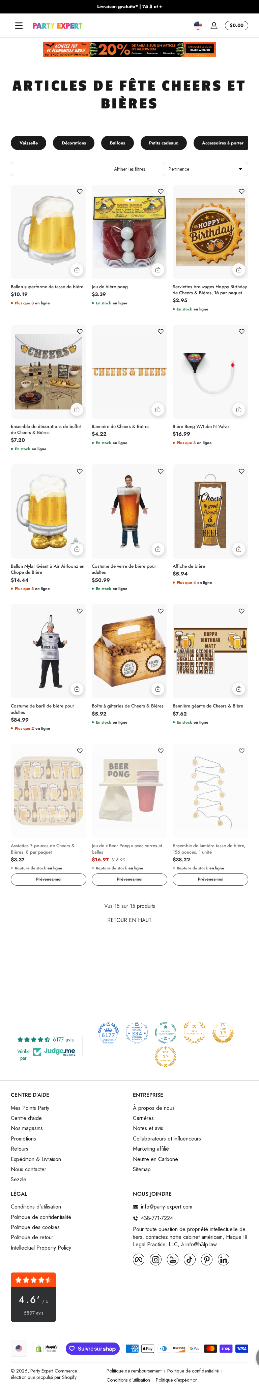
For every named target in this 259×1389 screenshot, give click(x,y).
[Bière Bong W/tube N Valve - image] (210, 372)
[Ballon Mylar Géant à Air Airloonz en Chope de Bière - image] (48, 511)
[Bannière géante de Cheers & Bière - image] (210, 651)
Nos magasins (27, 1128)
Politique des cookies (35, 1227)
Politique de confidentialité (41, 1217)
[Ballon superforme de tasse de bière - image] (48, 232)
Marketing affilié (151, 1149)
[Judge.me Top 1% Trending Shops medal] (165, 1056)
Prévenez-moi (48, 879)
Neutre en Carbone (155, 1159)
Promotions (23, 1139)
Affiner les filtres (129, 169)
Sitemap (142, 1169)
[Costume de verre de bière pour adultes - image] (129, 511)
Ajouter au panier (76, 269)
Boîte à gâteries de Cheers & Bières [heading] (128, 706)
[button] (198, 25)
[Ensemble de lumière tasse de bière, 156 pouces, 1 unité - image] (210, 791)
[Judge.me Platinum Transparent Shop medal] (165, 1033)
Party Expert (41, 1370)
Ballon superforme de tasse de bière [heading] (47, 287)
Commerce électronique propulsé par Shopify (44, 1374)
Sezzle (18, 1179)
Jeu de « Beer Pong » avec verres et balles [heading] (127, 849)
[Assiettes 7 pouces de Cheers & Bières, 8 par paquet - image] (48, 791)
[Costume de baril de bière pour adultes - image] (48, 651)
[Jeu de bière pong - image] (129, 232)
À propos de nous (154, 1108)
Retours (19, 1149)
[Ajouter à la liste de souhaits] (79, 191)
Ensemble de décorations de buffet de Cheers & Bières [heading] (46, 430)
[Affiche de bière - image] (210, 511)
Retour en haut (129, 920)
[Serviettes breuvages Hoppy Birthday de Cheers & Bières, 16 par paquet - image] (210, 232)
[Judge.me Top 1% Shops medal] (223, 1033)
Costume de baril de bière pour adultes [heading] (42, 709)
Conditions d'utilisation (36, 1207)
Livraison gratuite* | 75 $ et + (129, 6)
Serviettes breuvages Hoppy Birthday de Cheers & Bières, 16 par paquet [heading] (210, 290)
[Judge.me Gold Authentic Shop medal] (194, 1033)
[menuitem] (68, 1108)
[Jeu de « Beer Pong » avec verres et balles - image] (129, 791)
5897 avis (33, 1313)
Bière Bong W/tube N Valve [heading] (201, 427)
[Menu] (19, 26)
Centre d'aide (26, 1118)
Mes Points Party (30, 1108)
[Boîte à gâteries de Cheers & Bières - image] (129, 651)
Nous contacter (28, 1169)
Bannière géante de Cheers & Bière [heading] (208, 706)
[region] (129, 6)
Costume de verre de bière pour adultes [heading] (124, 569)
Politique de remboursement (134, 1371)
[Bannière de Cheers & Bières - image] (129, 372)
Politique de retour (32, 1237)
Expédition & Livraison (36, 1159)
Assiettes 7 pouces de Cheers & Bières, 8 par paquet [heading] (43, 849)
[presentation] (48, 285)
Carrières (143, 1118)
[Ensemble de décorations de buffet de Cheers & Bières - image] (48, 372)
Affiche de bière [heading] (189, 566)
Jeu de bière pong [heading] (110, 287)
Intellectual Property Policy (41, 1248)
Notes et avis (148, 1128)
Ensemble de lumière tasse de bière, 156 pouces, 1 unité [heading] (209, 849)
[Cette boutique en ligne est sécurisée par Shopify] (46, 1349)
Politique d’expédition (177, 1380)
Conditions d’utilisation (128, 1380)
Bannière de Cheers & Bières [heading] (120, 427)
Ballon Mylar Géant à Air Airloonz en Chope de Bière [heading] (47, 569)
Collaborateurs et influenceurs (167, 1139)
